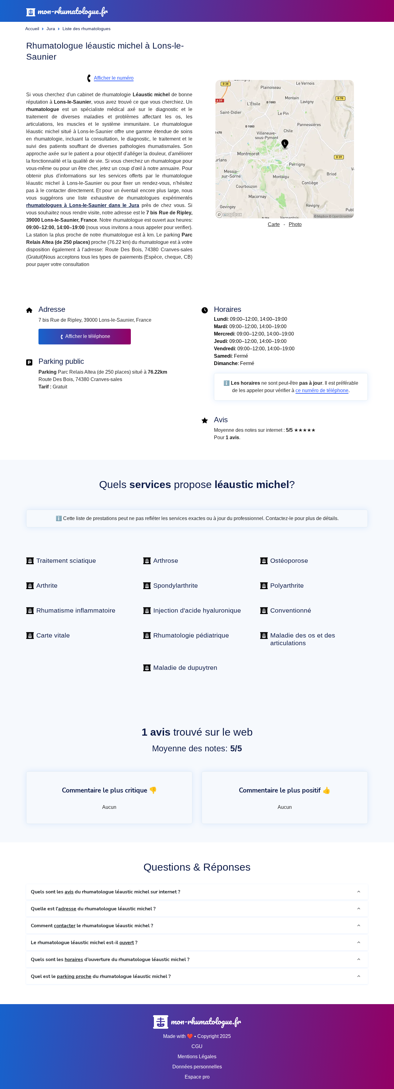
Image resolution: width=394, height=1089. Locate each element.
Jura (50, 28)
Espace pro (197, 1076)
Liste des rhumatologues (86, 28)
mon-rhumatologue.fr (71, 11)
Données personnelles (197, 1066)
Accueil (32, 28)
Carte (274, 224)
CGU (197, 1046)
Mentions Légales (197, 1056)
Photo (295, 224)
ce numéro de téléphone (322, 390)
